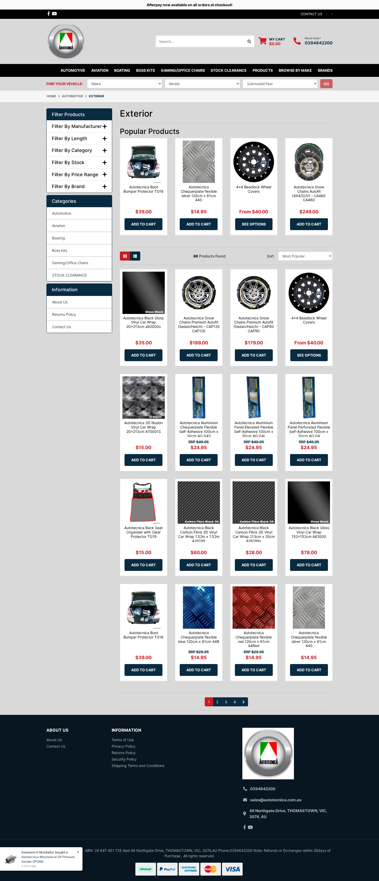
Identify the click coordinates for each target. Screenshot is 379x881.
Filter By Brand (68, 186)
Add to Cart (143, 224)
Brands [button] (325, 70)
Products (263, 70)
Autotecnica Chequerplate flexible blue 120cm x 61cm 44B (198, 637)
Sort (270, 256)
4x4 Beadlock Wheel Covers (253, 189)
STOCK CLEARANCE (229, 70)
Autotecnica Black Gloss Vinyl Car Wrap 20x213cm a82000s (143, 322)
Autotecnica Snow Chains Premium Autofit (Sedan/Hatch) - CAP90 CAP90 (254, 324)
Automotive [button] (73, 70)
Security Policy (124, 759)
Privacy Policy (123, 746)
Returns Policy (64, 314)
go (326, 84)
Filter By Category (72, 150)
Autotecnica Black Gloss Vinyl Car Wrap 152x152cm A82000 (309, 532)
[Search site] (249, 41)
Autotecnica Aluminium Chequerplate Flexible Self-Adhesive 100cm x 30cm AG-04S (198, 429)
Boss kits (145, 70)
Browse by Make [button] (295, 70)
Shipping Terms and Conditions (138, 765)
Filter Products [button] (68, 114)
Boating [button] (122, 70)
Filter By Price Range (75, 174)
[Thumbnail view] (125, 256)
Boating (58, 238)
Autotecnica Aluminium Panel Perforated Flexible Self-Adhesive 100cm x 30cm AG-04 (309, 429)
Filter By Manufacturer (77, 126)
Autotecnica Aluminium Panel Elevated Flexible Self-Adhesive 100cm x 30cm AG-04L (253, 429)
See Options (254, 224)
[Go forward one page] (243, 702)
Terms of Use (123, 740)
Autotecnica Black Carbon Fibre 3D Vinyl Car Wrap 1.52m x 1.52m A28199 (198, 534)
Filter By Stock (68, 162)
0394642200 (319, 42)
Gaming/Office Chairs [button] (183, 70)
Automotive (61, 213)
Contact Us (61, 327)
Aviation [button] (99, 70)
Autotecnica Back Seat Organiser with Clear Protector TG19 (143, 532)
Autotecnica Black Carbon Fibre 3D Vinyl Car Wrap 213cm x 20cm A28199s (254, 534)
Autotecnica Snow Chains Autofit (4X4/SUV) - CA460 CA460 (309, 193)
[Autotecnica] (65, 41)
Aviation (58, 225)
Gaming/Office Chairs (70, 263)
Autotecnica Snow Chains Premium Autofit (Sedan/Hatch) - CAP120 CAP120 (199, 324)
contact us (311, 14)
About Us (60, 302)
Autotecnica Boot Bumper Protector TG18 (143, 189)
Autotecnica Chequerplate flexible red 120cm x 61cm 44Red (254, 639)
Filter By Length (69, 138)
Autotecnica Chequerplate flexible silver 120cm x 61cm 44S (199, 193)
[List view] (135, 256)
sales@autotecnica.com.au (275, 799)
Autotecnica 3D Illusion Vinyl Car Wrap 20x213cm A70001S (143, 427)
